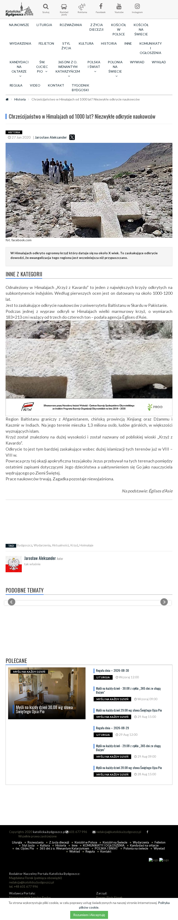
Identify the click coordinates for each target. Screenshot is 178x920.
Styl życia (66, 45)
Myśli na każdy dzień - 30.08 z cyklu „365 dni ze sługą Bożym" (128, 690)
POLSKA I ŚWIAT (106, 848)
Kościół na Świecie (141, 29)
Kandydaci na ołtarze (144, 845)
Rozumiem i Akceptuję (89, 915)
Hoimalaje (86, 545)
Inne (128, 43)
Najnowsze (19, 25)
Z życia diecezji (96, 27)
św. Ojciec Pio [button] (42, 66)
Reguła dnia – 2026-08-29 (112, 727)
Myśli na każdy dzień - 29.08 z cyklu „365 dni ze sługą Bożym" (128, 747)
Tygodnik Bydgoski (80, 87)
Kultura (86, 43)
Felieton (46, 43)
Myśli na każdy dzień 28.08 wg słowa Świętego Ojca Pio (129, 767)
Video (35, 85)
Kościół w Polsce (118, 29)
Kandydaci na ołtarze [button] (19, 66)
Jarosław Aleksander (51, 137)
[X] (72, 137)
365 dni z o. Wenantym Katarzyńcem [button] (67, 66)
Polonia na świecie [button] (115, 66)
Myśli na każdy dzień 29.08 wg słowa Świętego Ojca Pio (129, 710)
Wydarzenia (20, 43)
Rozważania (71, 25)
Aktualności (60, 545)
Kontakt (56, 85)
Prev (11, 602)
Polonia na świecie (136, 848)
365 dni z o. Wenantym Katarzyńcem (64, 848)
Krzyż (74, 545)
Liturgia (44, 25)
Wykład (159, 62)
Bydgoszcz (24, 545)
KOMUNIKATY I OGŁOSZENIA (150, 48)
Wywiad (137, 62)
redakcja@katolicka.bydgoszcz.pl (118, 832)
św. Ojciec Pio (25, 848)
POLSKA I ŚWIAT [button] (93, 64)
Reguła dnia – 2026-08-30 (112, 670)
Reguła (16, 85)
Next (164, 602)
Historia (109, 43)
